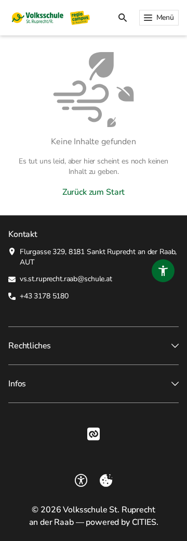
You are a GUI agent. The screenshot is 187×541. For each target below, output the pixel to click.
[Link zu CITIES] (93, 434)
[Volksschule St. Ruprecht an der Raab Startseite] (49, 17)
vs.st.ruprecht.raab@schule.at (66, 279)
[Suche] (122, 17)
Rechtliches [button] (29, 345)
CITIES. (145, 522)
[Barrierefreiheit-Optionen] (81, 480)
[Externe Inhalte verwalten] (106, 480)
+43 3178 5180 (44, 296)
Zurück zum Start (93, 192)
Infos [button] (17, 383)
